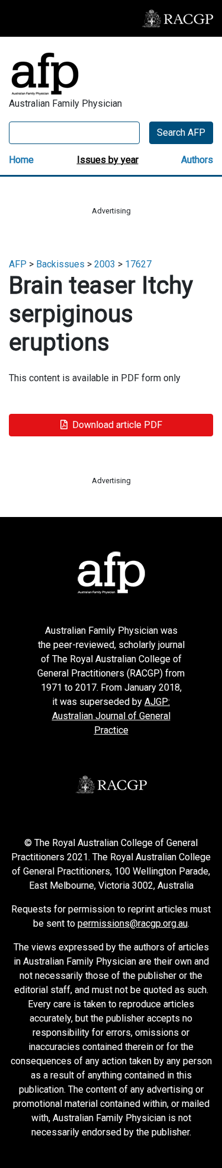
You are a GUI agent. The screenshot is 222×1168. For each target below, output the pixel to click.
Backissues (60, 264)
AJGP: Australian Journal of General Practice (111, 716)
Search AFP (181, 132)
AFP (18, 264)
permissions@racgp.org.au (133, 923)
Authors (197, 159)
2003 (104, 264)
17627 (138, 264)
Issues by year (108, 159)
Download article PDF (117, 424)
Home (21, 159)
